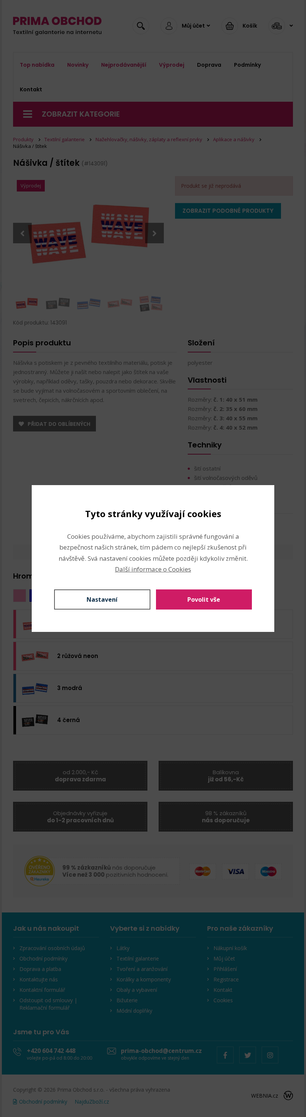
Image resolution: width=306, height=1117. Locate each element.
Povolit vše (203, 599)
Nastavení (102, 599)
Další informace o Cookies (153, 569)
